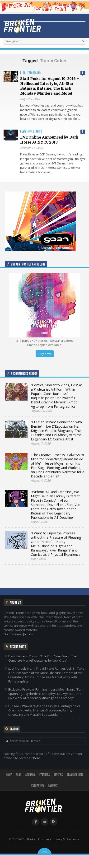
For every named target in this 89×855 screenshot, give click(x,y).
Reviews (58, 775)
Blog (23, 73)
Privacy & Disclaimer (66, 839)
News (23, 132)
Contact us (37, 785)
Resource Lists (75, 775)
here (36, 758)
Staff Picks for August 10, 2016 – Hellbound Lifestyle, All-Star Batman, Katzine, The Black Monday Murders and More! (49, 86)
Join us (28, 634)
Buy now (44, 354)
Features (44, 775)
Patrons (52, 785)
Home (9, 775)
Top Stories (35, 132)
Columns (30, 775)
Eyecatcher (34, 73)
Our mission (12, 634)
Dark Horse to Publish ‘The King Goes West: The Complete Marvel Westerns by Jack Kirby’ (42, 658)
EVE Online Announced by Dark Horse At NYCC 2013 (49, 140)
